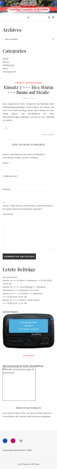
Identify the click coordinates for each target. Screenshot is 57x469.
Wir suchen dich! (10, 277)
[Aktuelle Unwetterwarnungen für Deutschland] (19, 371)
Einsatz (6, 62)
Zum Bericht (28, 355)
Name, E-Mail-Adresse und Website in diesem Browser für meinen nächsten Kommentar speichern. (28, 207)
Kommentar (8, 214)
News (5, 68)
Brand (5, 58)
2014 (6, 128)
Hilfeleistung (8, 65)
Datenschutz (19, 450)
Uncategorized (9, 71)
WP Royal (35, 464)
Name (6, 162)
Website (6, 189)
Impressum (8, 450)
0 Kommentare (48, 134)
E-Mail (28, 450)
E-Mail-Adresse (10, 176)
